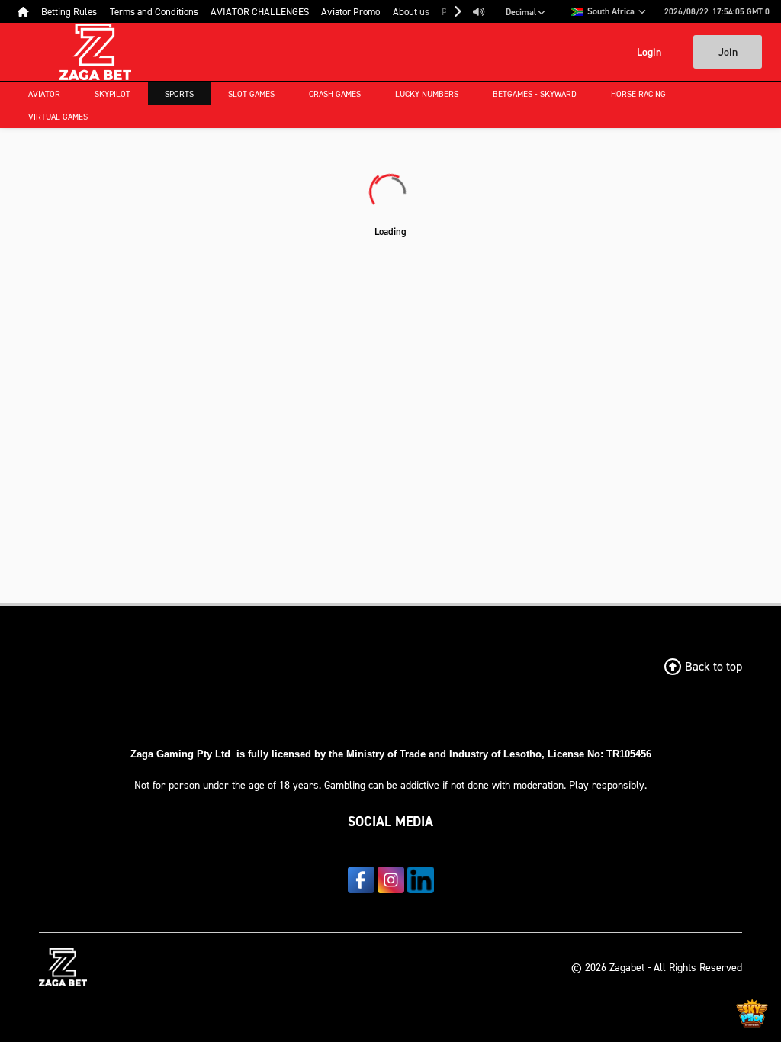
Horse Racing (638, 93)
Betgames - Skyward (535, 93)
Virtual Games (58, 116)
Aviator (44, 93)
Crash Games (335, 93)
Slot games (251, 93)
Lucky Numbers (426, 93)
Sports (179, 93)
